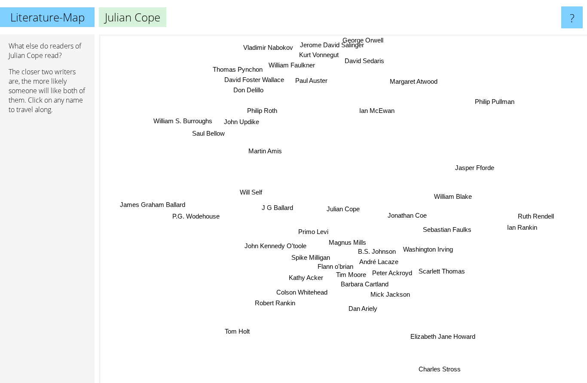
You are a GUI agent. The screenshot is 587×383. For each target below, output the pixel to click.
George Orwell (363, 40)
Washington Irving (428, 249)
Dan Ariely (363, 308)
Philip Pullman (494, 101)
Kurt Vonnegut (319, 55)
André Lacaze (379, 261)
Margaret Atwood (413, 81)
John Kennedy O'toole (276, 245)
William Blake (453, 197)
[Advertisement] (47, 252)
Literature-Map (47, 17)
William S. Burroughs (182, 121)
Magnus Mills (348, 242)
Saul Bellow (208, 133)
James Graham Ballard (152, 205)
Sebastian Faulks (447, 231)
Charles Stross (438, 369)
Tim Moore (351, 274)
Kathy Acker (307, 277)
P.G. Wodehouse (196, 216)
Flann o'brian (336, 266)
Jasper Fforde (475, 168)
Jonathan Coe (407, 215)
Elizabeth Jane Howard (442, 336)
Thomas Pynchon (238, 69)
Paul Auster (311, 80)
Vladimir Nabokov (268, 48)
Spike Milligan (310, 257)
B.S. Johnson (377, 251)
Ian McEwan (376, 111)
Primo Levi (313, 231)
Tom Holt (237, 331)
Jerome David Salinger (332, 45)
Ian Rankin (522, 226)
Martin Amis (265, 151)
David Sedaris (364, 61)
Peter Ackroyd (392, 273)
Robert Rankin (275, 303)
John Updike (241, 122)
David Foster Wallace (254, 80)
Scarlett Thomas (442, 271)
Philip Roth (262, 110)
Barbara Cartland (364, 284)
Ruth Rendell (536, 215)
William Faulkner (292, 65)
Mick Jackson (390, 294)
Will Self (251, 192)
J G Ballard (277, 207)
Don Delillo (248, 90)
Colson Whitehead (301, 291)
